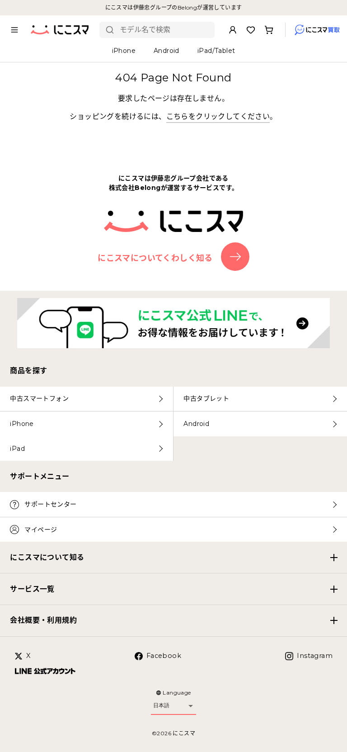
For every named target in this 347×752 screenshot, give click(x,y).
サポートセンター (50, 504)
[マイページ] (232, 30)
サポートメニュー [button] (39, 476)
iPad (17, 449)
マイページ (40, 529)
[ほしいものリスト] (251, 30)
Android (196, 424)
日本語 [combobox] (161, 705)
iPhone (21, 424)
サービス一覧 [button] (32, 589)
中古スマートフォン (39, 398)
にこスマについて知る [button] (47, 557)
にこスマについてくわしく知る (155, 258)
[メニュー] (14, 30)
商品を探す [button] (28, 370)
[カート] (269, 30)
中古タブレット (206, 398)
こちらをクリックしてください (218, 116)
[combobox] (164, 29)
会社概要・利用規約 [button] (43, 620)
